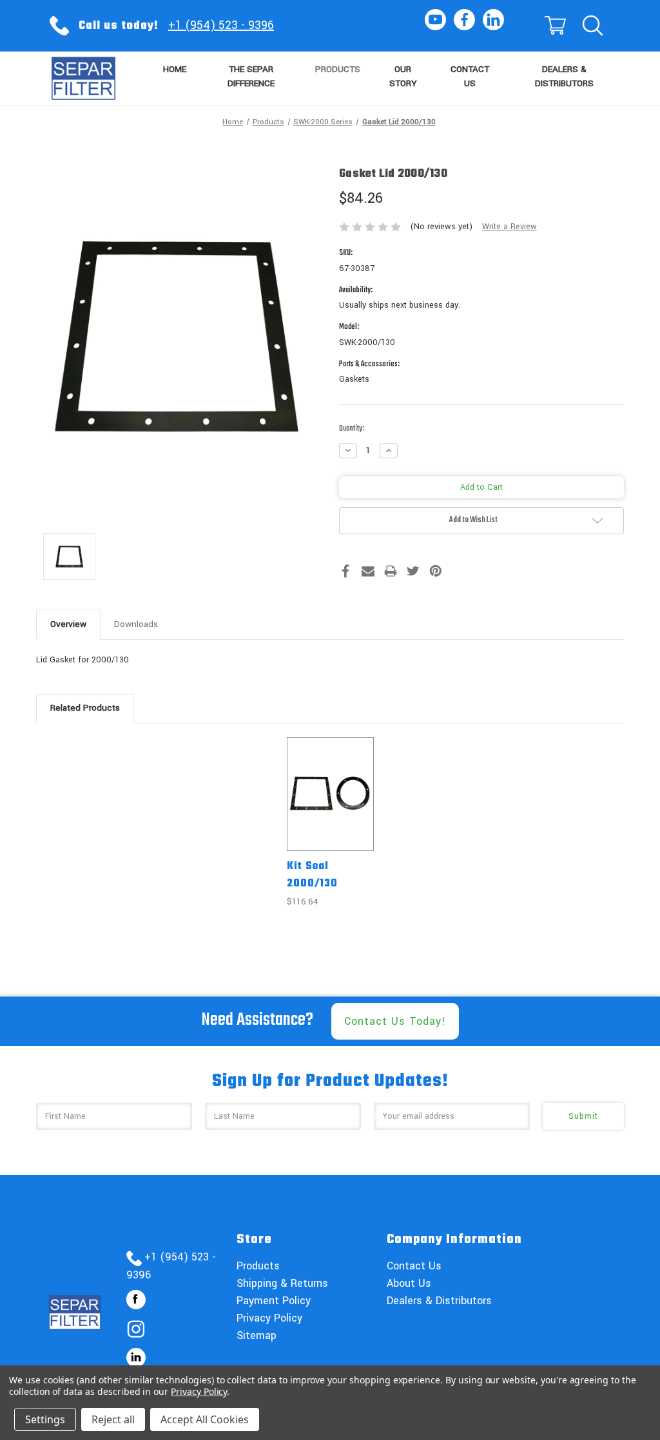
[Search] (591, 25)
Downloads (136, 624)
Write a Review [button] (509, 226)
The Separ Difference (251, 76)
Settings (45, 1419)
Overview (68, 624)
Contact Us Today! (395, 1021)
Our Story (403, 76)
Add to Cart (330, 805)
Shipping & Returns (282, 1283)
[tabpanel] (330, 823)
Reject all (113, 1419)
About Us (409, 1283)
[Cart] (554, 25)
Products (337, 69)
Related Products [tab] (85, 708)
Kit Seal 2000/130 (312, 875)
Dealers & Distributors (564, 76)
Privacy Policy (269, 1318)
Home (174, 69)
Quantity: (351, 429)
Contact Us (470, 76)
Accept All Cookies (204, 1419)
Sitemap (257, 1335)
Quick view (330, 783)
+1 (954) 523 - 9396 (221, 25)
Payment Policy (274, 1300)
